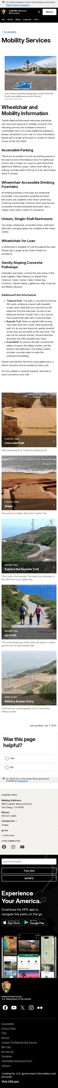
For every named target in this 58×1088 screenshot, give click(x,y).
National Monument (17, 12)
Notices (5, 1037)
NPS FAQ (6, 1047)
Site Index (9, 835)
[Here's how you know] (29, 4)
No (12, 767)
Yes (12, 758)
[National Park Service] (3, 12)
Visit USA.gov (10, 1081)
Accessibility (8, 1023)
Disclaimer (7, 1056)
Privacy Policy (9, 1028)
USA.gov (6, 1065)
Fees (36, 19)
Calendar (27, 19)
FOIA (4, 1033)
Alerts (10, 19)
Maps (18, 19)
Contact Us (8, 821)
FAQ (6, 830)
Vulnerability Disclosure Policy (17, 1061)
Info (3, 19)
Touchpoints (22, 780)
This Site (29, 870)
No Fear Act (7, 1051)
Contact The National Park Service (19, 1042)
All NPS (29, 878)
